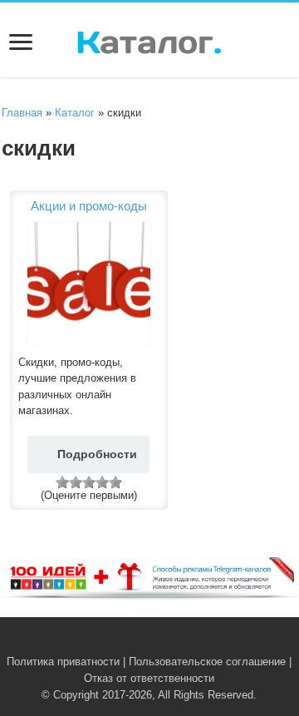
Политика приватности (63, 661)
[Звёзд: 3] (89, 482)
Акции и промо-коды (89, 206)
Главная (22, 112)
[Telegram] (159, 642)
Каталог (75, 112)
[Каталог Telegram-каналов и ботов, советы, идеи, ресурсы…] (149, 39)
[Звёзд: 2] (75, 482)
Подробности (97, 454)
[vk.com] (140, 642)
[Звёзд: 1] (62, 482)
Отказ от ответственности (149, 678)
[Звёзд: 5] (115, 482)
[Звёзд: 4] (102, 482)
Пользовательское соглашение (207, 661)
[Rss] (124, 642)
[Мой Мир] (175, 642)
